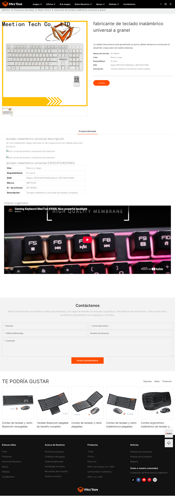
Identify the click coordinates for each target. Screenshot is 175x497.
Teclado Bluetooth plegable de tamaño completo (52, 424)
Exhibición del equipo (55, 456)
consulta (101, 83)
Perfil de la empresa (54, 451)
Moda (157, 381)
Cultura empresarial (54, 461)
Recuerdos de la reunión (56, 471)
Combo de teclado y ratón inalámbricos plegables (121, 424)
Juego (91, 451)
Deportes (147, 381)
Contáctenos (8, 476)
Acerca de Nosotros (11, 461)
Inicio (4, 451)
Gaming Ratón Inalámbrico (100, 471)
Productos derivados (24, 10)
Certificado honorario (55, 466)
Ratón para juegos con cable (101, 466)
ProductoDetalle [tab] (87, 131)
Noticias (6, 471)
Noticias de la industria (140, 456)
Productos (167, 381)
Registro (134, 461)
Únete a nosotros (53, 476)
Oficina (91, 456)
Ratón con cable (95, 476)
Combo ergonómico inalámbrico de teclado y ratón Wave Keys (155, 424)
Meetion (6, 10)
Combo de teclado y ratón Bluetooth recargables (17, 424)
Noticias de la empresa (141, 451)
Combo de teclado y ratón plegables (87, 424)
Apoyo (5, 466)
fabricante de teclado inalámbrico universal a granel (80, 10)
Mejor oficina (44, 10)
